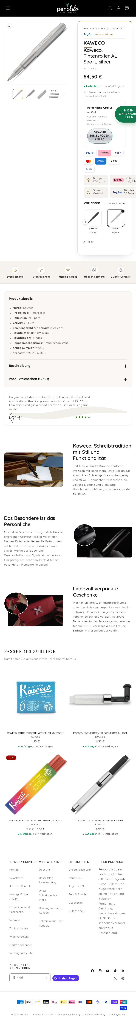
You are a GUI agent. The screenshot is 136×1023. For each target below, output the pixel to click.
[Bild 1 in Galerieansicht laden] (18, 94)
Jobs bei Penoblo (20, 886)
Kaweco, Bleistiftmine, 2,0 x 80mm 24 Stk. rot (35, 820)
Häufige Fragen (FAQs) (19, 897)
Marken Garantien (21, 945)
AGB (50, 1015)
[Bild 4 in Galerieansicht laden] (54, 94)
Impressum (38, 1015)
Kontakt (14, 870)
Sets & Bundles (78, 894)
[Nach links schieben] (8, 94)
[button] (8, 8)
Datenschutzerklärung (69, 1015)
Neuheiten (75, 878)
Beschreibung (19, 366)
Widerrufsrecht (19, 937)
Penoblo (24, 1015)
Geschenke (76, 903)
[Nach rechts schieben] (64, 94)
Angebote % (76, 886)
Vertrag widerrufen (21, 953)
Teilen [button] (90, 242)
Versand (103, 93)
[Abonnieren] (46, 977)
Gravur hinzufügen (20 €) (100, 136)
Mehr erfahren (104, 34)
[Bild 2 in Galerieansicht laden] (30, 94)
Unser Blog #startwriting (47, 880)
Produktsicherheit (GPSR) (29, 379)
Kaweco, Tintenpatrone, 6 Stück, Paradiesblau (35, 733)
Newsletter (16, 878)
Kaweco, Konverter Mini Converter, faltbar (100, 733)
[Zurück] (85, 222)
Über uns (44, 870)
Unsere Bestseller (80, 870)
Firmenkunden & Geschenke (19, 909)
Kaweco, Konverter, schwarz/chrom (100, 820)
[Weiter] (124, 222)
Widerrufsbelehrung (95, 1015)
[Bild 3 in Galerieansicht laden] (42, 94)
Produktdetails (21, 299)
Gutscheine (76, 911)
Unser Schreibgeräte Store (48, 895)
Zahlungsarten (18, 928)
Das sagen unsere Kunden (50, 910)
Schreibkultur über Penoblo (51, 923)
